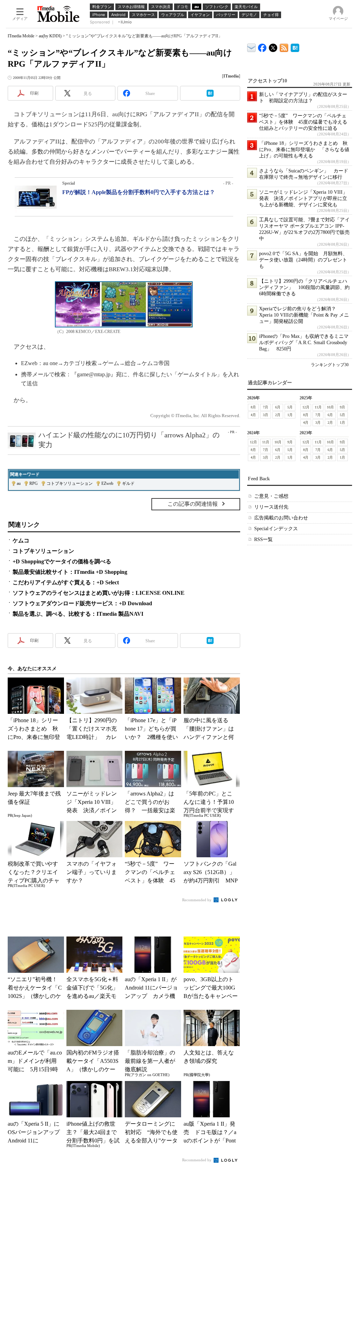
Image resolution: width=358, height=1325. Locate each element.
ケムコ (21, 540)
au (19, 483)
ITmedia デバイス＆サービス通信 (251, 47)
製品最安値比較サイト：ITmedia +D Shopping (70, 572)
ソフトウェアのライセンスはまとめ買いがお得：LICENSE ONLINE (99, 593)
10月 (330, 407)
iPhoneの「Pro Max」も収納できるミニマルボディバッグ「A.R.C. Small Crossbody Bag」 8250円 (304, 342)
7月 (265, 407)
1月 (290, 415)
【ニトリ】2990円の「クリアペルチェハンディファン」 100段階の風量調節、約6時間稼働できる (304, 287)
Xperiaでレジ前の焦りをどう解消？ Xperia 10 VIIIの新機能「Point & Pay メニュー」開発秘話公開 (304, 315)
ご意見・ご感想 (271, 496)
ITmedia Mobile (21, 36)
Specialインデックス (276, 528)
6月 (277, 407)
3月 (265, 415)
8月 (253, 407)
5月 (290, 407)
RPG (33, 483)
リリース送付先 (271, 507)
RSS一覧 (263, 539)
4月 (253, 415)
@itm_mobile (273, 46)
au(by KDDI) (50, 36)
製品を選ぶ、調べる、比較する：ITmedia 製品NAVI (78, 614)
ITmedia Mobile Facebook (262, 46)
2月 (277, 415)
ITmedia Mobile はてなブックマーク (295, 47)
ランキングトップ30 (330, 364)
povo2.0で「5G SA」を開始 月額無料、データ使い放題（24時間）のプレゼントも (303, 260)
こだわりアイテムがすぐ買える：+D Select (66, 582)
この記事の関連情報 (192, 504)
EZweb (107, 483)
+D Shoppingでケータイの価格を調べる (62, 561)
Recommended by (197, 900)
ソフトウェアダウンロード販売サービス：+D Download (82, 603)
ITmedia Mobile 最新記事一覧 (284, 47)
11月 (318, 407)
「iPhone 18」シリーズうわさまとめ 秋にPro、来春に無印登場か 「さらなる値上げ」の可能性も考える (304, 149)
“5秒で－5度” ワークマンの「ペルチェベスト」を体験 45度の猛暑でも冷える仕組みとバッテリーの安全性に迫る (303, 122)
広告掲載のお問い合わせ (281, 517)
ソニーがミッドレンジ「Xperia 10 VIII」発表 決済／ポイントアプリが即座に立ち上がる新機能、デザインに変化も (303, 198)
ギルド (128, 483)
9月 (342, 407)
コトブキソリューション (69, 483)
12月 (305, 407)
